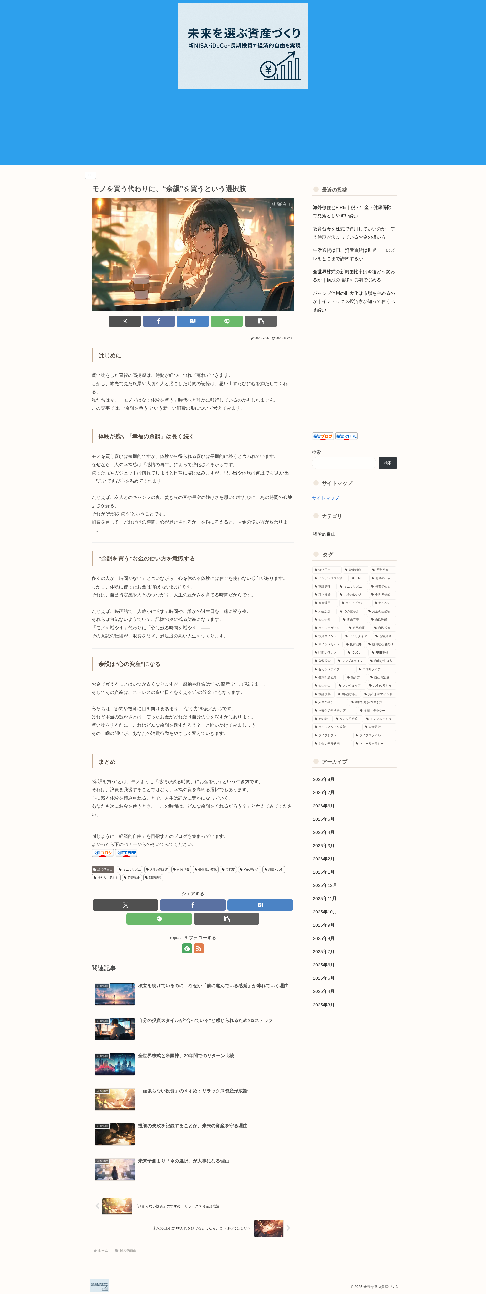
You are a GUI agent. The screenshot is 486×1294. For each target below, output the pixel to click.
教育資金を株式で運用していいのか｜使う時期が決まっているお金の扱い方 (354, 233)
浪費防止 (134, 878)
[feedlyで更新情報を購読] (187, 948)
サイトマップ (325, 498)
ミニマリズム (132, 869)
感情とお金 (275, 869)
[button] (261, 321)
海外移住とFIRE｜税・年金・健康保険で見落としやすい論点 (352, 211)
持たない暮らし (108, 878)
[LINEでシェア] (227, 321)
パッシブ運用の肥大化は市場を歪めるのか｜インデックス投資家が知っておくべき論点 (354, 301)
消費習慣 (155, 878)
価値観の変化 (207, 869)
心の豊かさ (251, 869)
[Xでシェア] (125, 321)
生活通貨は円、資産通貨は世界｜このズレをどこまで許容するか (354, 254)
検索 (316, 452)
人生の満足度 (159, 869)
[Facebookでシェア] (159, 321)
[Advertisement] (243, 129)
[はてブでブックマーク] (193, 321)
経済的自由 (105, 869)
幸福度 (230, 869)
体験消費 (183, 869)
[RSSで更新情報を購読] (199, 948)
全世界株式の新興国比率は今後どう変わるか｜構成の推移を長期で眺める (354, 275)
